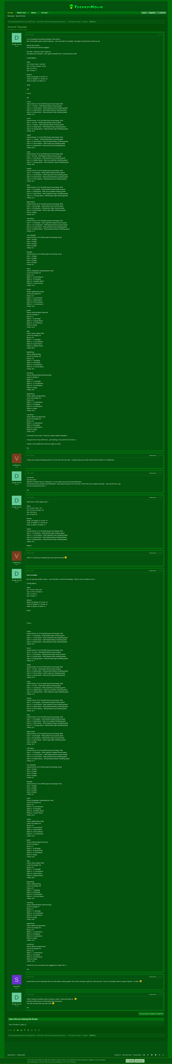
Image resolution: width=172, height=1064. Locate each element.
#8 (161, 994)
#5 (161, 553)
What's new (21, 13)
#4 (161, 497)
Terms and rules (126, 1055)
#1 (161, 35)
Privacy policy (137, 1055)
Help (143, 1055)
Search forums (20, 16)
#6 (161, 570)
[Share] (158, 35)
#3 (161, 473)
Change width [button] (21, 1055)
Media (33, 13)
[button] (27, 12)
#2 (161, 455)
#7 (161, 977)
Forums (10, 13)
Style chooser (11, 1055)
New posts (11, 16)
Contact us (117, 1055)
